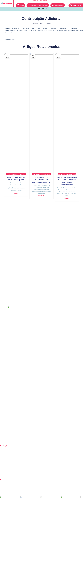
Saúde (17, 174)
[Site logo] (6, 3)
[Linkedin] (15, 441)
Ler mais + (16, 193)
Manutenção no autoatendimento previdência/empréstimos (41, 179)
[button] (19, 39)
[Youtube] (11, 441)
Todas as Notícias (45, 174)
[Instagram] (2, 441)
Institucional (36, 174)
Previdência (11, 174)
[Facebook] (6, 441)
